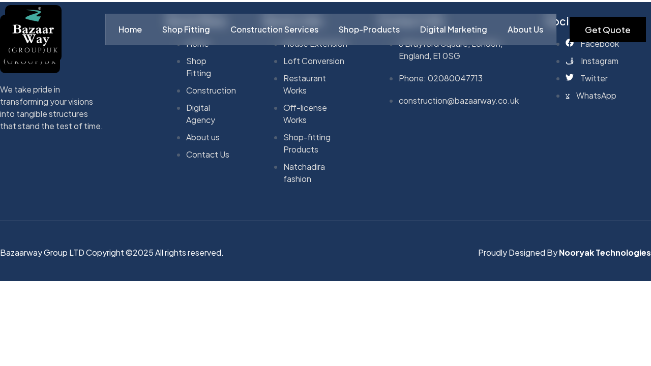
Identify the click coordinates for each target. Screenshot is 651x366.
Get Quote (608, 29)
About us (525, 29)
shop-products (369, 29)
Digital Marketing (453, 29)
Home (130, 29)
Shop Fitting (186, 29)
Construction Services (274, 29)
